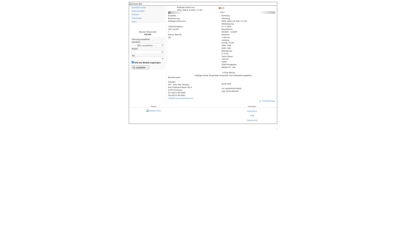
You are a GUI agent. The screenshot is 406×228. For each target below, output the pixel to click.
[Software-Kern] (153, 110)
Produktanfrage (268, 100)
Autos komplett (138, 11)
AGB (252, 115)
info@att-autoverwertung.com (180, 98)
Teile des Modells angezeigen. (147, 62)
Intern (134, 21)
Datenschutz (252, 120)
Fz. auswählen (139, 67)
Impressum (252, 111)
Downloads (137, 18)
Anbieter (135, 14)
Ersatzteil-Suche (139, 7)
